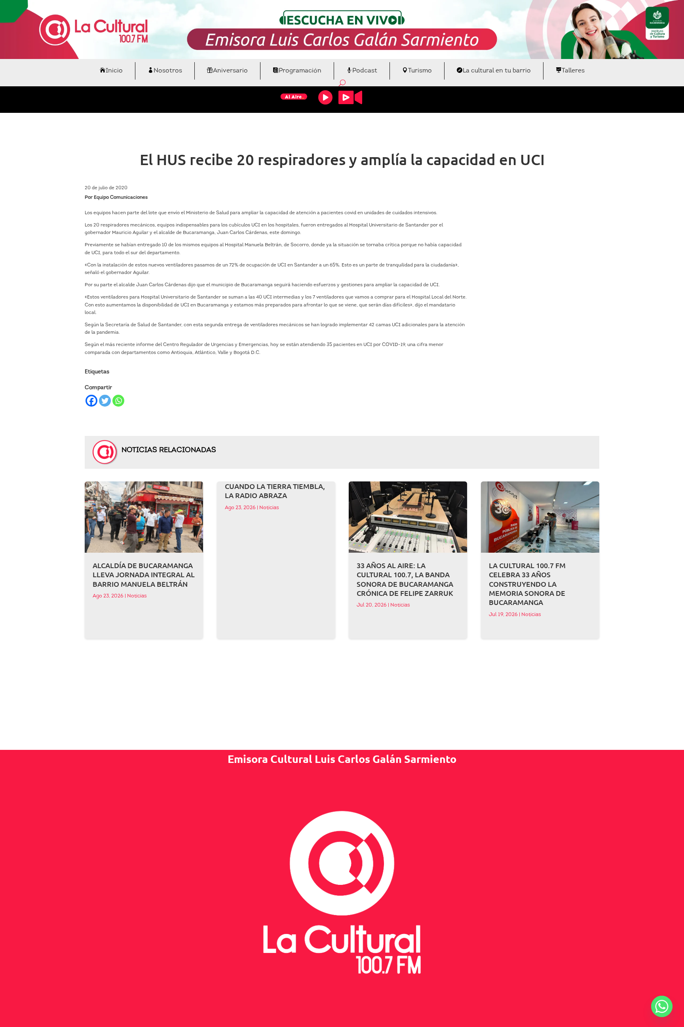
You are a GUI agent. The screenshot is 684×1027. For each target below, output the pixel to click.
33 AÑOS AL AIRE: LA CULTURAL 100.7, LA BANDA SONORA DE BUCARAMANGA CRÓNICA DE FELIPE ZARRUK (405, 579)
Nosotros (168, 71)
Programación (300, 71)
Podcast (364, 71)
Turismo (420, 71)
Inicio (114, 71)
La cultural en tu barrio (497, 71)
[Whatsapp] (118, 401)
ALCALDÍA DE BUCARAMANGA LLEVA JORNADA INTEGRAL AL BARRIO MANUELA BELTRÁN (144, 574)
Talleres (573, 71)
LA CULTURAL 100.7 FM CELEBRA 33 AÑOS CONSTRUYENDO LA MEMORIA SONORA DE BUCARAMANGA (527, 584)
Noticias (137, 596)
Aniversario (230, 71)
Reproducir (325, 97)
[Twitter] (105, 401)
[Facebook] (91, 401)
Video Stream (350, 97)
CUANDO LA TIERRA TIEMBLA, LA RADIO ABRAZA (275, 490)
